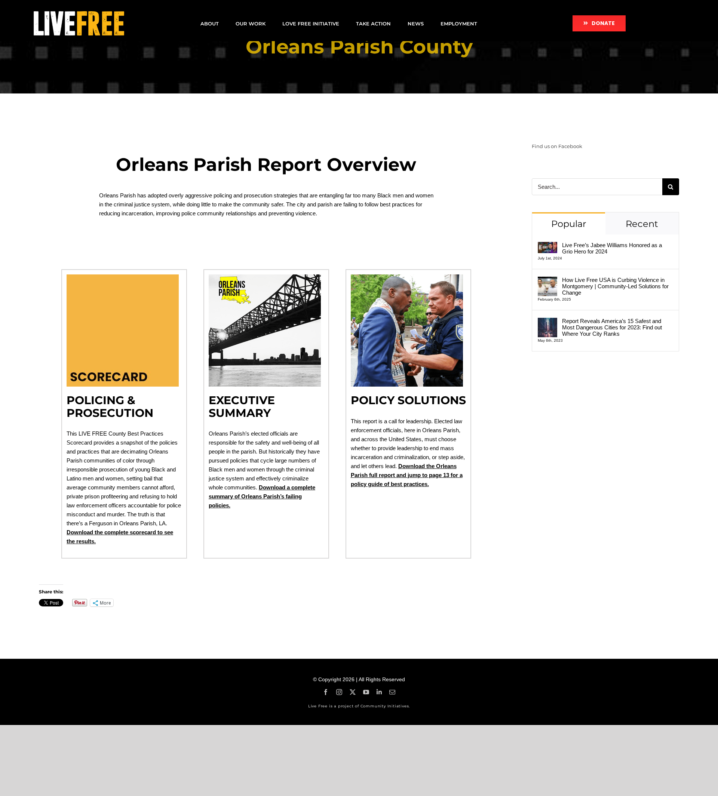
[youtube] (366, 692)
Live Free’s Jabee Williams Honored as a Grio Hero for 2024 (612, 248)
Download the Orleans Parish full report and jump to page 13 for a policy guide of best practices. (407, 475)
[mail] (392, 692)
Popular (568, 223)
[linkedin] (379, 692)
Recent (642, 223)
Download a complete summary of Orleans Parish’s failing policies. (262, 496)
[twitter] (353, 692)
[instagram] (339, 692)
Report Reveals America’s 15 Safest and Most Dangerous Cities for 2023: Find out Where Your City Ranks (612, 327)
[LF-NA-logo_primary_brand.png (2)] (79, 14)
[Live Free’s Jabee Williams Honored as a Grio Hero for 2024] (547, 246)
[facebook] (326, 692)
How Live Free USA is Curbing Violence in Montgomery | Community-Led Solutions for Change (615, 286)
